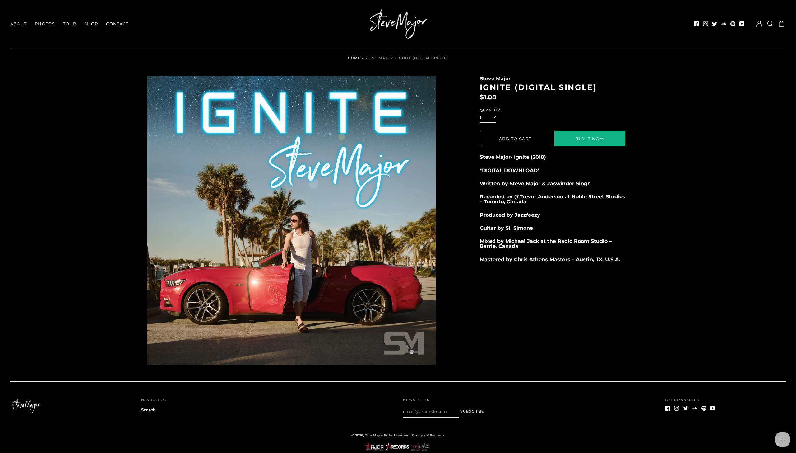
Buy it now (589, 138)
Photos (45, 23)
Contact (117, 23)
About (18, 23)
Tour (69, 23)
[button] (770, 23)
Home (354, 58)
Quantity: (490, 110)
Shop (91, 23)
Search (148, 409)
